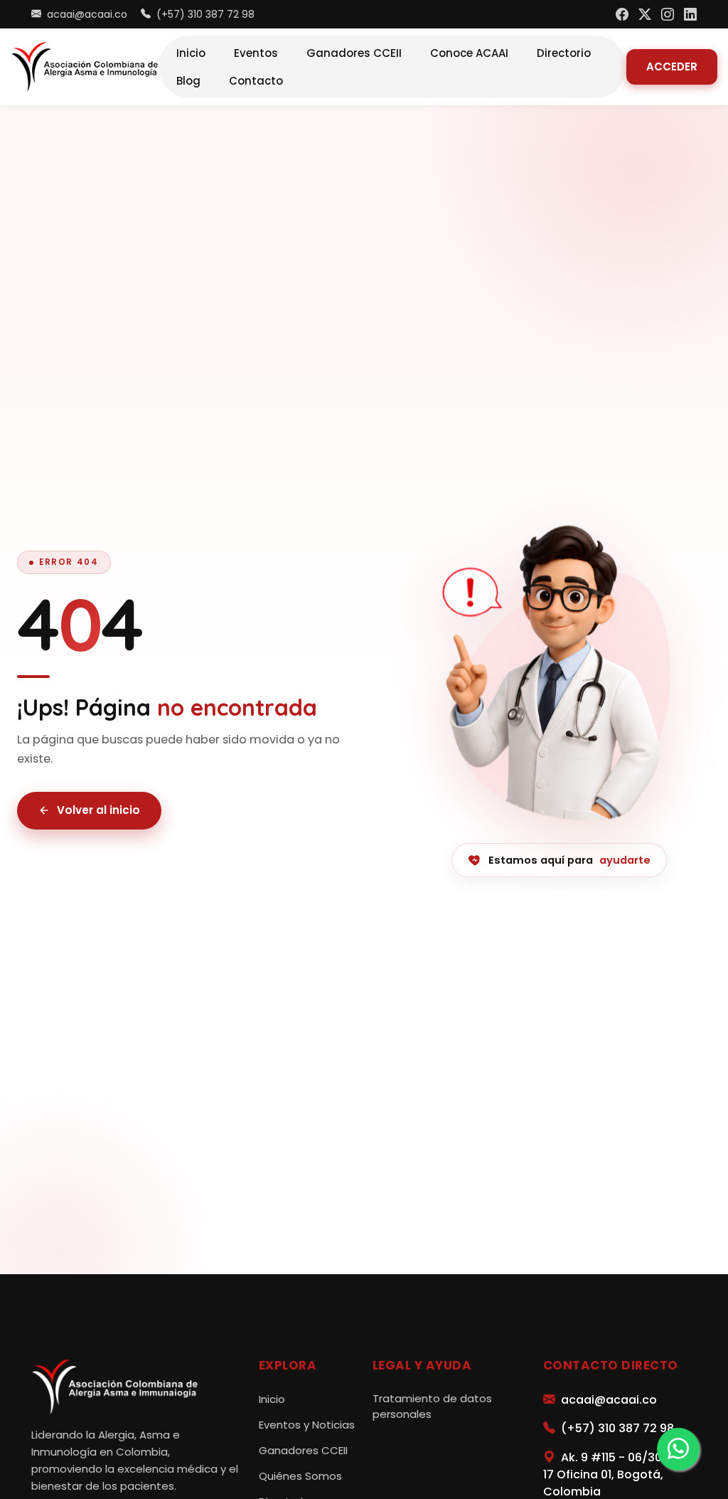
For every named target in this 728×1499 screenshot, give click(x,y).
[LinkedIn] (690, 14)
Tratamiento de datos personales (432, 1406)
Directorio (564, 53)
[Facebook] (622, 14)
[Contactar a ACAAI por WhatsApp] (678, 1449)
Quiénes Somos (300, 1475)
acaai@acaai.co (85, 14)
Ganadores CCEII (354, 53)
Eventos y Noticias (307, 1424)
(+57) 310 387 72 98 (204, 14)
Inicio (190, 53)
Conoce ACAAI (469, 53)
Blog (188, 80)
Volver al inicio (98, 810)
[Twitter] (644, 14)
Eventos (256, 53)
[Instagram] (667, 14)
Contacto (256, 80)
